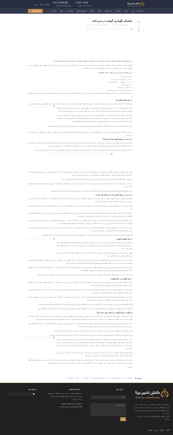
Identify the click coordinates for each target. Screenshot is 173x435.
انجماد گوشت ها (129, 378)
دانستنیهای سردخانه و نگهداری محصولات (71, 403)
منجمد (77, 378)
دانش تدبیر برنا (117, 25)
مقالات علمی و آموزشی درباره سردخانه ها (96, 25)
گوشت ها (85, 378)
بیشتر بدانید (166, 413)
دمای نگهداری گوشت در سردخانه (99, 378)
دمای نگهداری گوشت (116, 378)
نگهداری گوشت (69, 378)
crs (128, 367)
